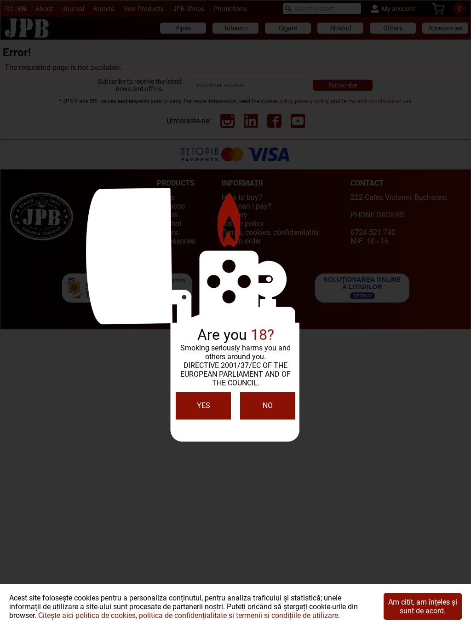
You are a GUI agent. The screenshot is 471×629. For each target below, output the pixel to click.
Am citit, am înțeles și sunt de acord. (422, 606)
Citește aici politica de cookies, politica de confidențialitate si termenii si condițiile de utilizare (188, 615)
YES (203, 405)
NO (268, 405)
